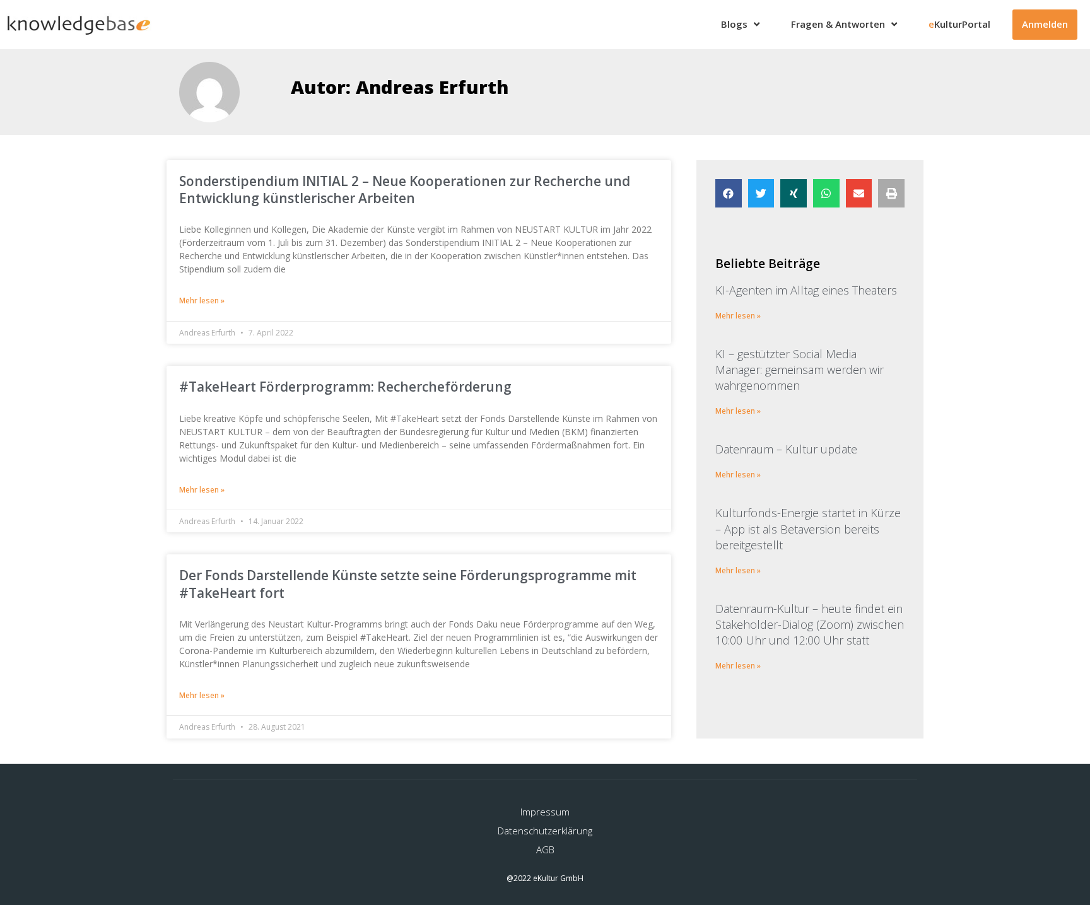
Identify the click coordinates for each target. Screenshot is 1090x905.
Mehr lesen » (202, 300)
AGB (545, 849)
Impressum (545, 811)
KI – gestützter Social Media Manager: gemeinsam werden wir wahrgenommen (799, 369)
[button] (728, 193)
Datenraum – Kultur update (786, 449)
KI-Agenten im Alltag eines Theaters (806, 290)
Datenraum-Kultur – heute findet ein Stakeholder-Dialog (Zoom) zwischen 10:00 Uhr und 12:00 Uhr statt (809, 624)
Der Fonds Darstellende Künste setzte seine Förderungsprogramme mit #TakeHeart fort (407, 583)
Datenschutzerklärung (545, 830)
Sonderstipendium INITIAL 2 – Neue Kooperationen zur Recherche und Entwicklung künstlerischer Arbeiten (404, 189)
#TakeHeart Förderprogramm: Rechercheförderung (345, 386)
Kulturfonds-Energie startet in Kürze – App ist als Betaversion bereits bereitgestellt (808, 528)
